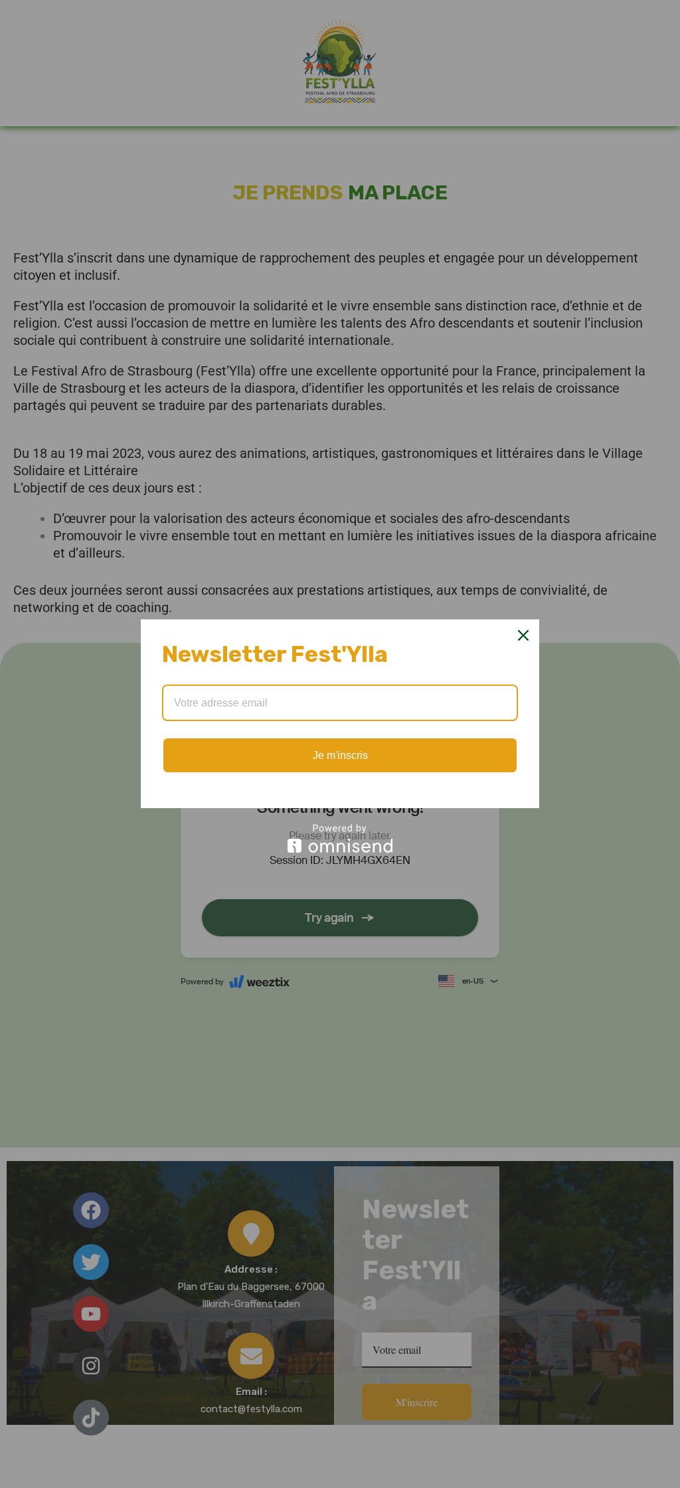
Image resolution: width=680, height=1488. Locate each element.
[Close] (523, 635)
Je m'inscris (340, 755)
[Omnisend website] (340, 838)
